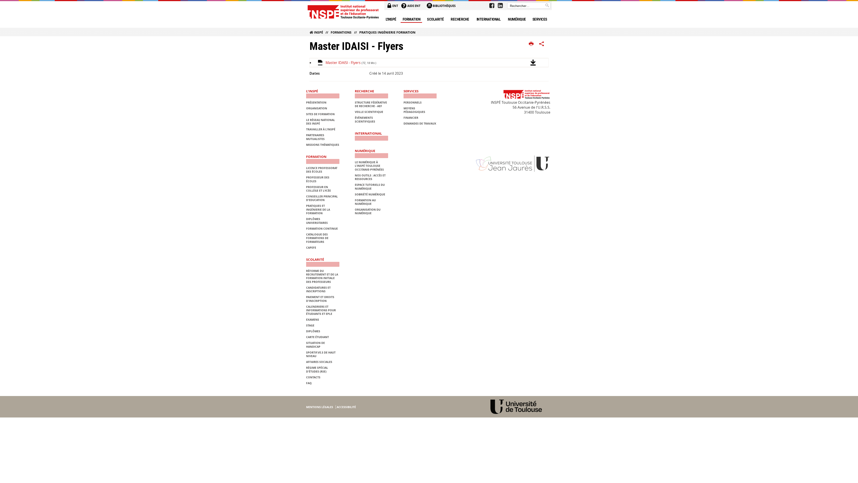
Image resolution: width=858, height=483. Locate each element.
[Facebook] (492, 5)
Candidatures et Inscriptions (318, 289)
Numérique (517, 19)
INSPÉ (318, 32)
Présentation (316, 102)
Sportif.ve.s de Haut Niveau (321, 354)
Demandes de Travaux (420, 123)
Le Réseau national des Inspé (320, 121)
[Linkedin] (500, 5)
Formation (411, 19)
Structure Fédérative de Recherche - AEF (371, 104)
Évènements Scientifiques (365, 119)
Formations (341, 32)
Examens (312, 320)
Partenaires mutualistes (315, 137)
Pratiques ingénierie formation (387, 32)
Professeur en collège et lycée (318, 189)
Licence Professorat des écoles (321, 170)
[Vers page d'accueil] (343, 12)
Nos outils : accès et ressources (370, 177)
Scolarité (435, 19)
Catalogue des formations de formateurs (317, 238)
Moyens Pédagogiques (414, 110)
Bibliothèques (444, 6)
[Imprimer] (531, 44)
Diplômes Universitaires (317, 221)
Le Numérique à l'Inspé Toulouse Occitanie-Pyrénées (369, 166)
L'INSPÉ (391, 19)
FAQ (309, 383)
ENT (395, 6)
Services (539, 19)
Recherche (460, 19)
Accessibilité (346, 407)
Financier (411, 118)
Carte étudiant (317, 337)
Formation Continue (322, 229)
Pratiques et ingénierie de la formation (318, 209)
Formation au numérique (365, 202)
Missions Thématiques (322, 145)
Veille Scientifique (369, 112)
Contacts (313, 377)
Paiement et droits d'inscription (320, 299)
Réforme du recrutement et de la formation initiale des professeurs (322, 276)
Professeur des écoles (317, 179)
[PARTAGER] (541, 44)
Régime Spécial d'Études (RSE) (317, 369)
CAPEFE (311, 248)
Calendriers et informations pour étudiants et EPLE (321, 310)
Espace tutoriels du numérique (370, 186)
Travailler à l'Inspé (320, 129)
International (488, 19)
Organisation (316, 108)
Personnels (413, 102)
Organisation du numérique (368, 211)
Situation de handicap (315, 344)
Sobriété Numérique (370, 194)
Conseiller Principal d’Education (322, 198)
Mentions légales (319, 407)
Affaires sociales (319, 362)
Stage (310, 325)
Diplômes (313, 331)
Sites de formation (320, 114)
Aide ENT (414, 6)
